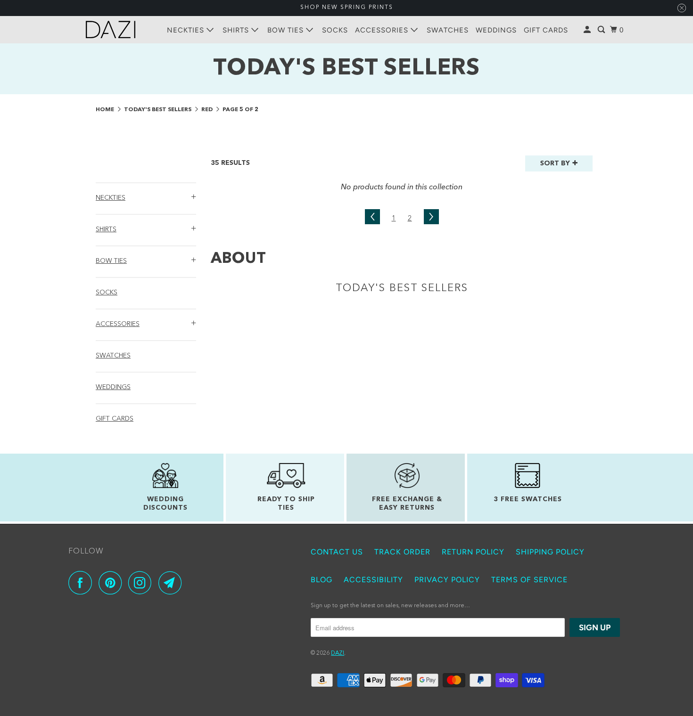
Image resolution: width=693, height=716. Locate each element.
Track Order (402, 551)
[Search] (602, 30)
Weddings (496, 30)
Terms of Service (529, 579)
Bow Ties (286, 30)
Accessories (383, 30)
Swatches (448, 30)
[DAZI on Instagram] (142, 582)
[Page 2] (372, 219)
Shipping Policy (550, 551)
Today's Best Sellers (158, 110)
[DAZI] (110, 29)
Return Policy (473, 551)
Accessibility (373, 579)
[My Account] (588, 30)
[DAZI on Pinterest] (112, 582)
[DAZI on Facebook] (82, 582)
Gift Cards (546, 30)
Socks (335, 30)
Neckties (186, 30)
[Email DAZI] (172, 582)
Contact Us (337, 551)
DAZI (337, 653)
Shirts (237, 30)
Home (106, 110)
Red (207, 110)
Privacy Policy (447, 579)
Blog (321, 579)
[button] (146, 196)
